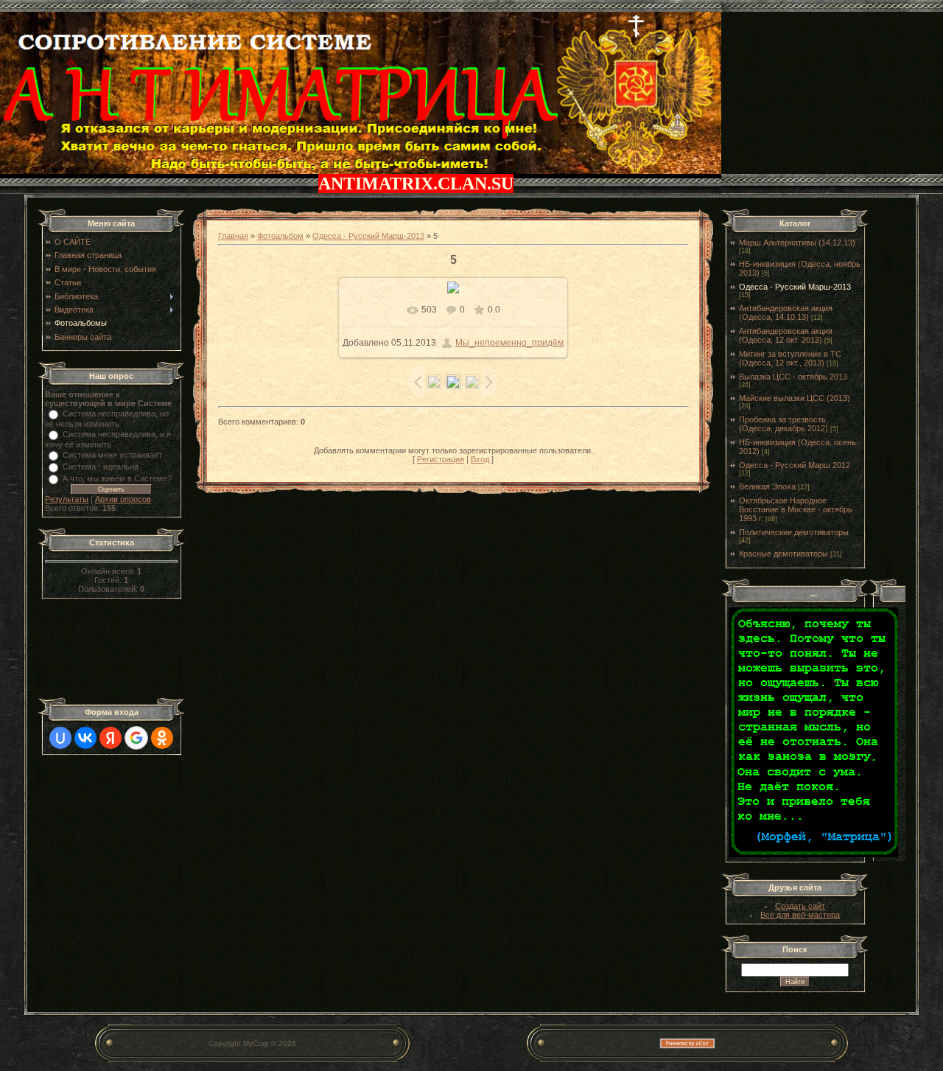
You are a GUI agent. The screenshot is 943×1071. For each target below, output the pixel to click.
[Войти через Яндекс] (110, 738)
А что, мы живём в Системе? (117, 478)
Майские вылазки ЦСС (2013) (794, 398)
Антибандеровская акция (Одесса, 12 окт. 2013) (785, 335)
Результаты (66, 499)
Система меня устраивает (112, 454)
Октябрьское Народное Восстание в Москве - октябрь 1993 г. (795, 509)
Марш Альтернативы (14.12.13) (797, 242)
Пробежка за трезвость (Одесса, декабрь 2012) (783, 424)
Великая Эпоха (767, 486)
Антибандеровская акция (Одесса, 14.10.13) (785, 312)
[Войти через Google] (136, 738)
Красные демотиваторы (783, 553)
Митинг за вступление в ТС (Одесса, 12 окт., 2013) (790, 358)
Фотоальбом (280, 235)
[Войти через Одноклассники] (162, 738)
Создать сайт (800, 905)
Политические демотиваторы (794, 532)
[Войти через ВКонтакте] (85, 738)
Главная (233, 235)
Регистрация (440, 459)
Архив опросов (123, 499)
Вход (480, 459)
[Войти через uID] (60, 738)
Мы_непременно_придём (509, 343)
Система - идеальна (101, 466)
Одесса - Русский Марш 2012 (794, 465)
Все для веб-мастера (800, 914)
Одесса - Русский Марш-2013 (368, 235)
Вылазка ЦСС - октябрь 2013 (793, 376)
